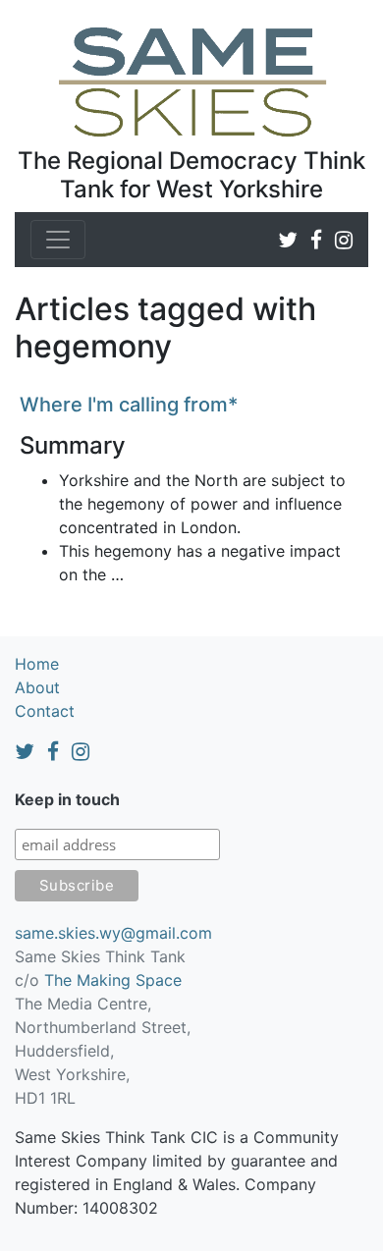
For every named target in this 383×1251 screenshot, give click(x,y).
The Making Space (113, 980)
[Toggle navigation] (57, 239)
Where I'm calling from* (129, 404)
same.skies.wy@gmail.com (113, 933)
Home (37, 664)
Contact (45, 711)
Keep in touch (67, 799)
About (37, 687)
